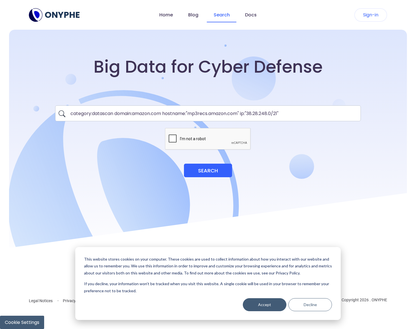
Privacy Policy (75, 300)
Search (222, 15)
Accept (264, 304)
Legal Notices (41, 300)
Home (166, 15)
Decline (310, 304)
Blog (193, 15)
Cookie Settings (22, 322)
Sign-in (370, 15)
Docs (251, 15)
